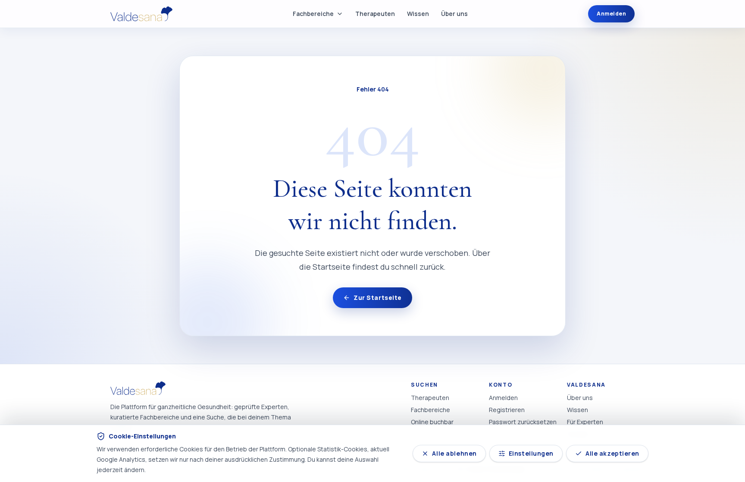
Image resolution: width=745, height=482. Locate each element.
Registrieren (507, 410)
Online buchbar (432, 422)
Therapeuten (375, 13)
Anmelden (611, 13)
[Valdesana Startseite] (141, 14)
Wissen (418, 13)
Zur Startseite (378, 297)
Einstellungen (531, 453)
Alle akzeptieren (612, 453)
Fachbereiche (313, 13)
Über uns (454, 13)
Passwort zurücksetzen (523, 422)
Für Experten (585, 422)
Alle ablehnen (454, 453)
